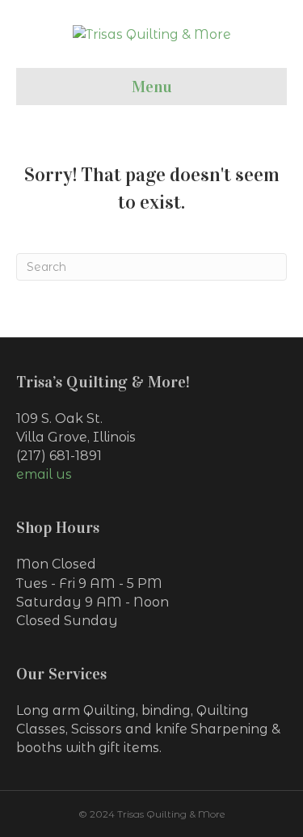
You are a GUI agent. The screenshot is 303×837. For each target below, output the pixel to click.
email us (44, 474)
